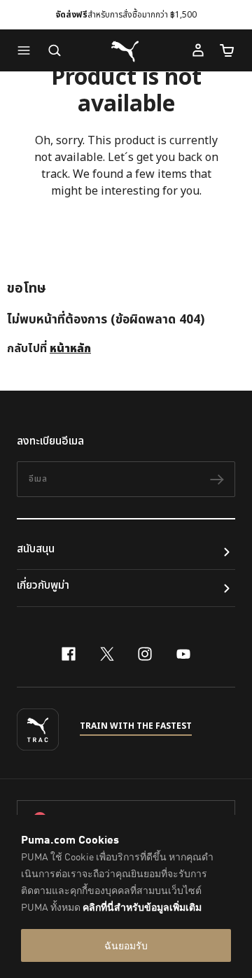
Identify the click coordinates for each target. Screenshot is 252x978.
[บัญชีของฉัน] (198, 50)
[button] (27, 50)
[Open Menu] (27, 50)
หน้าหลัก (70, 348)
